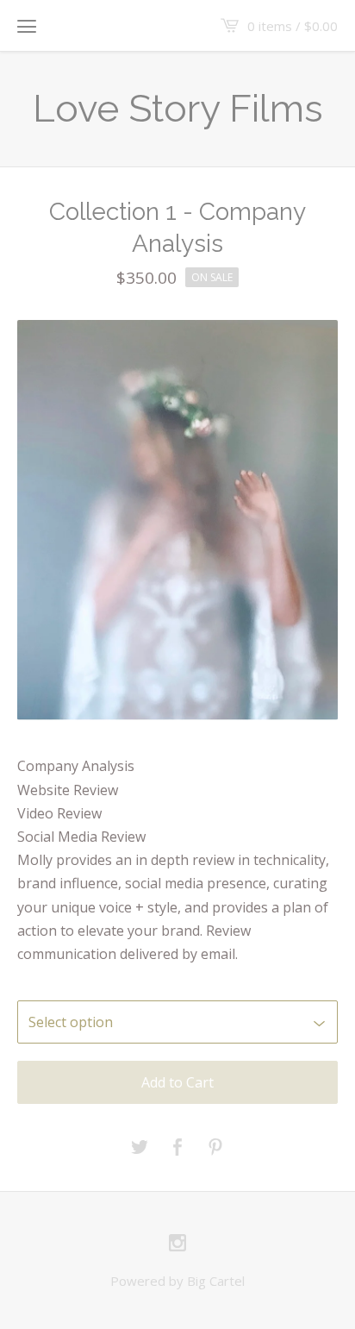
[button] (26, 26)
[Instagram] (177, 1243)
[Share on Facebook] (177, 1147)
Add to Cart (177, 1082)
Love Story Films (178, 108)
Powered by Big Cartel (177, 1280)
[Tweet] (139, 1147)
